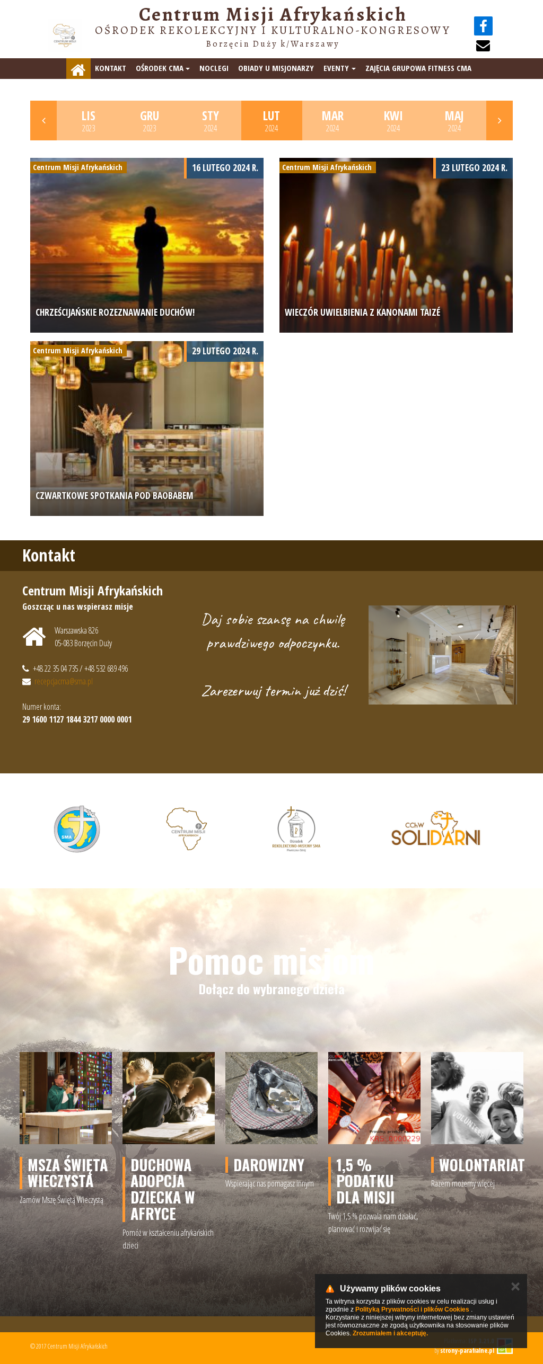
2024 (210, 120)
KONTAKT (110, 68)
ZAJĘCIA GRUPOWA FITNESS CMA (418, 68)
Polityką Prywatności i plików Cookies (412, 1309)
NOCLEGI (214, 68)
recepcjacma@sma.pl (63, 681)
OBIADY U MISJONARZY (276, 68)
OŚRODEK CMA (159, 68)
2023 (88, 120)
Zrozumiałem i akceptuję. (390, 1333)
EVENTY (336, 68)
